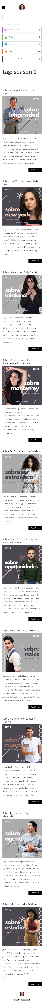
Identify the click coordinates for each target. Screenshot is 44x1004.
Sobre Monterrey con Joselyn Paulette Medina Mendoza (18, 362)
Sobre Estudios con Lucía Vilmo (19, 904)
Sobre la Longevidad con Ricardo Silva (20, 91)
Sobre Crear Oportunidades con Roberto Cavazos (20, 541)
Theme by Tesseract (20, 1000)
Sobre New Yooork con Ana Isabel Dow (21, 183)
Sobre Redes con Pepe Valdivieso (20, 630)
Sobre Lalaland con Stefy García (19, 272)
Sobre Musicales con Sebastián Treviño (19, 720)
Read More (35, 169)
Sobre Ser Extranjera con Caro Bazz (21, 451)
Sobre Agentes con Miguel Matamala (16, 815)
